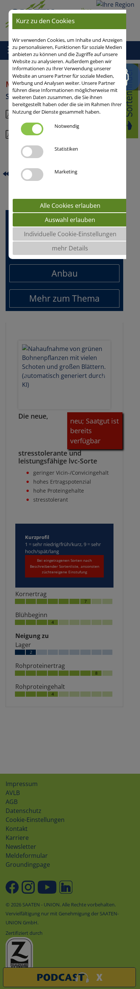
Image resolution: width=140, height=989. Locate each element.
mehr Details (70, 248)
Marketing (66, 171)
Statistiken (66, 148)
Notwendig (67, 126)
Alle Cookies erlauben (70, 205)
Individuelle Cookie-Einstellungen (70, 234)
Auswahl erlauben (70, 220)
